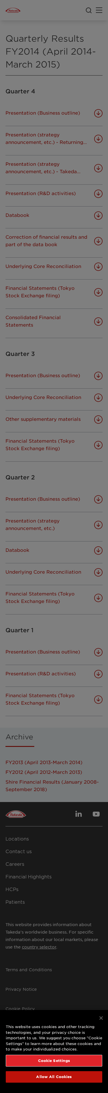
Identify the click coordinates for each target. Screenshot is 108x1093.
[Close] (101, 1018)
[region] (54, 1051)
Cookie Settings (54, 1060)
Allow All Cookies (54, 1076)
